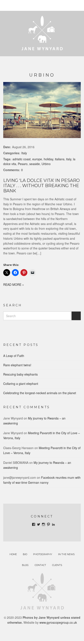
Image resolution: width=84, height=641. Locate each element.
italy (68, 159)
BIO (25, 554)
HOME (13, 554)
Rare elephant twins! (17, 365)
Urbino (46, 164)
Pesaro (23, 164)
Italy (24, 153)
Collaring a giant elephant (20, 383)
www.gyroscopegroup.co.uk (58, 622)
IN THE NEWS (66, 554)
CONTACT (40, 565)
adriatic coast (21, 159)
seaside (34, 164)
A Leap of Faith (13, 355)
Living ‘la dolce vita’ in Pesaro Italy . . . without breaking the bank (41, 185)
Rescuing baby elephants (20, 374)
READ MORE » (13, 284)
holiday (48, 159)
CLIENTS (57, 565)
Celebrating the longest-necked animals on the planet (39, 393)
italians (59, 159)
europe (37, 159)
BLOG (25, 565)
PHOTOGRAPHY (42, 554)
